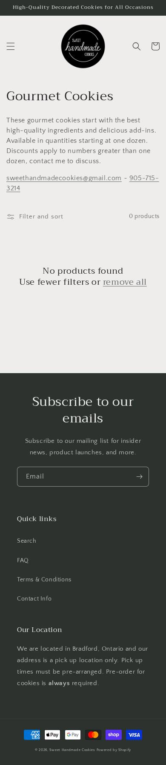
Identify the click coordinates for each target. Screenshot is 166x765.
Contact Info (34, 598)
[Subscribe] (139, 477)
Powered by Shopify (114, 750)
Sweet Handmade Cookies (72, 750)
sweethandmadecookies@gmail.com (64, 178)
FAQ (23, 560)
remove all (125, 282)
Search (27, 541)
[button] (10, 46)
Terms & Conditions (44, 579)
